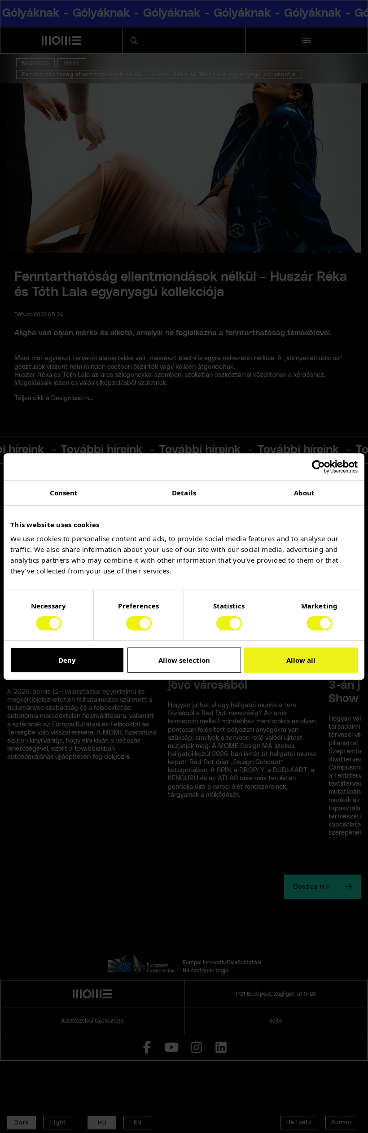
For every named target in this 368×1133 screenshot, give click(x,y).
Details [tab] (184, 492)
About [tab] (304, 492)
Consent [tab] (64, 492)
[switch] (139, 623)
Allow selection (184, 660)
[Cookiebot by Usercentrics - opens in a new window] (318, 466)
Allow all (300, 660)
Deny (67, 660)
